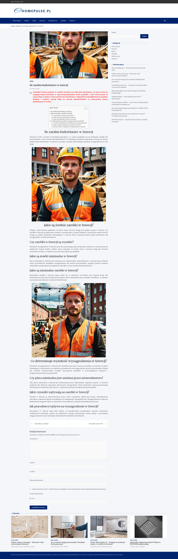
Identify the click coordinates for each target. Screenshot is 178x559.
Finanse (26, 21)
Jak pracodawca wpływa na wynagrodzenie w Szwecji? (69, 126)
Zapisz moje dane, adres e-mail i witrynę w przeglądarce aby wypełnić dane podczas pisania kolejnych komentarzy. (69, 489)
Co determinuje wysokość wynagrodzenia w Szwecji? (67, 121)
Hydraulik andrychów (96, 424)
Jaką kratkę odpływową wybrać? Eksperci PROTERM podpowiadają (145, 543)
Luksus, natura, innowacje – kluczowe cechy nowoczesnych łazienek (27, 543)
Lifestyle (42, 21)
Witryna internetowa (36, 480)
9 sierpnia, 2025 (134, 546)
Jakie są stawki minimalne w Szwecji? (65, 117)
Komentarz (34, 439)
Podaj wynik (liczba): (36, 494)
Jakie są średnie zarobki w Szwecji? (61, 113)
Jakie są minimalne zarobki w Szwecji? (65, 119)
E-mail (32, 471)
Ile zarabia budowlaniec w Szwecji (61, 111)
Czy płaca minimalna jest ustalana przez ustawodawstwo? (70, 123)
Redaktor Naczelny (29, 546)
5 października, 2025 (56, 546)
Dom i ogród (17, 21)
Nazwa (32, 463)
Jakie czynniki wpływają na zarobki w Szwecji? (67, 125)
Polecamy (16, 513)
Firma (34, 21)
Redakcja (72, 21)
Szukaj (114, 32)
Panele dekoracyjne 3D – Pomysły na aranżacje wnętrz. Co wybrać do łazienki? (107, 543)
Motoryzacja (53, 21)
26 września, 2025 (95, 546)
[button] (85, 109)
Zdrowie (63, 21)
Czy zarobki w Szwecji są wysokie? (63, 115)
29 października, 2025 (17, 546)
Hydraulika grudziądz (41, 424)
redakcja (65, 546)
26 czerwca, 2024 (34, 88)
